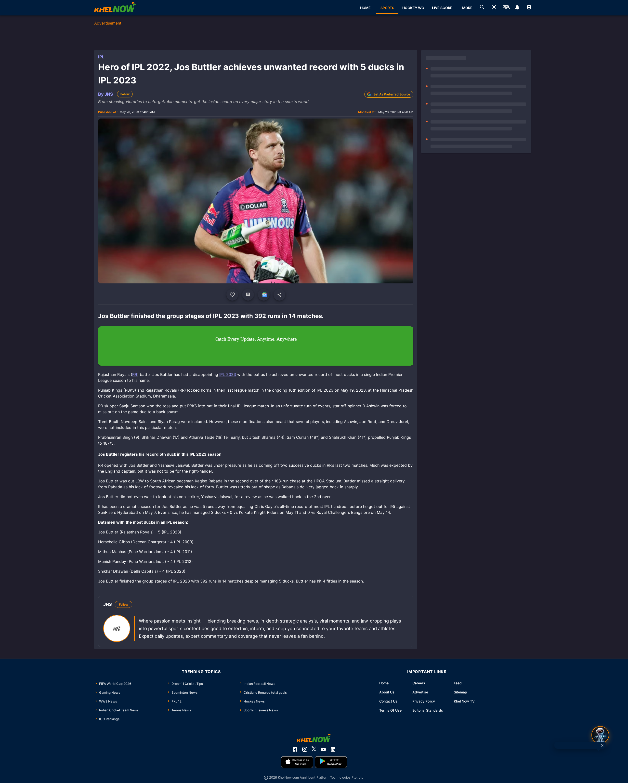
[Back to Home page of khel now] (115, 7)
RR (134, 374)
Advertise (420, 692)
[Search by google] (482, 8)
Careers (418, 683)
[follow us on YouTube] (323, 749)
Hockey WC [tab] (413, 8)
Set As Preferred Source (391, 94)
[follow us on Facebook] (295, 749)
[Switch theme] (494, 8)
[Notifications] (517, 8)
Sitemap (460, 692)
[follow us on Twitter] (314, 749)
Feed (458, 683)
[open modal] (600, 735)
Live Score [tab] (442, 8)
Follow (125, 94)
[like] (232, 295)
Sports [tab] (387, 8)
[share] (279, 295)
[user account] (529, 8)
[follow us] (264, 295)
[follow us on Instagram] (305, 749)
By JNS (105, 94)
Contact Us (388, 701)
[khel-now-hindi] (506, 8)
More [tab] (467, 8)
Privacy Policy (423, 701)
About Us (386, 692)
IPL (101, 56)
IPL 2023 (227, 374)
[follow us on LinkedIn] (333, 749)
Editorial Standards (427, 710)
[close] (602, 745)
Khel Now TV (464, 701)
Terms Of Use (390, 710)
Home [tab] (365, 8)
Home (384, 683)
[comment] (248, 295)
